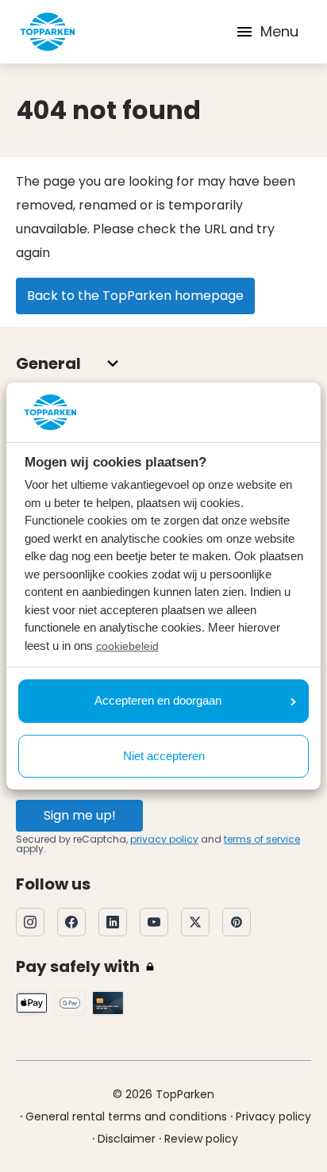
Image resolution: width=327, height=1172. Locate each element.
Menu (279, 31)
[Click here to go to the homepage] (47, 32)
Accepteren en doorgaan (157, 700)
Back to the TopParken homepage (135, 295)
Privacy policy (273, 1116)
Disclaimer (127, 1139)
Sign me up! (80, 815)
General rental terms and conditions (126, 1116)
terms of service (262, 839)
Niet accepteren (164, 756)
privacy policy (164, 839)
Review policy (201, 1139)
